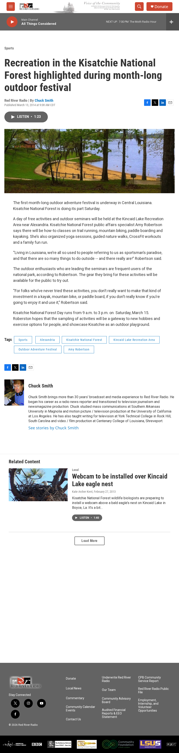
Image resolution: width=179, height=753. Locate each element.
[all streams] (172, 21)
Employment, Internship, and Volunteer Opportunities (148, 705)
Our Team (109, 690)
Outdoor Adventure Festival (38, 349)
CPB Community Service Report (149, 679)
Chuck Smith (44, 100)
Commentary (75, 698)
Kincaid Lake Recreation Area (134, 340)
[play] (12, 21)
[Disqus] (89, 604)
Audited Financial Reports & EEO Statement (114, 713)
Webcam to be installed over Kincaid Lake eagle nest (119, 480)
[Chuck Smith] (14, 392)
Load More (89, 541)
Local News (73, 688)
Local (75, 470)
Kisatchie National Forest (84, 340)
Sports (9, 48)
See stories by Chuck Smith (53, 427)
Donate (161, 6)
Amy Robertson (79, 349)
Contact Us (73, 719)
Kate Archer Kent (82, 491)
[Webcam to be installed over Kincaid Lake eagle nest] (38, 484)
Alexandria (47, 340)
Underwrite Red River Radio (116, 679)
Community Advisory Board (116, 700)
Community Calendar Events (80, 708)
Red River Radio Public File (153, 690)
